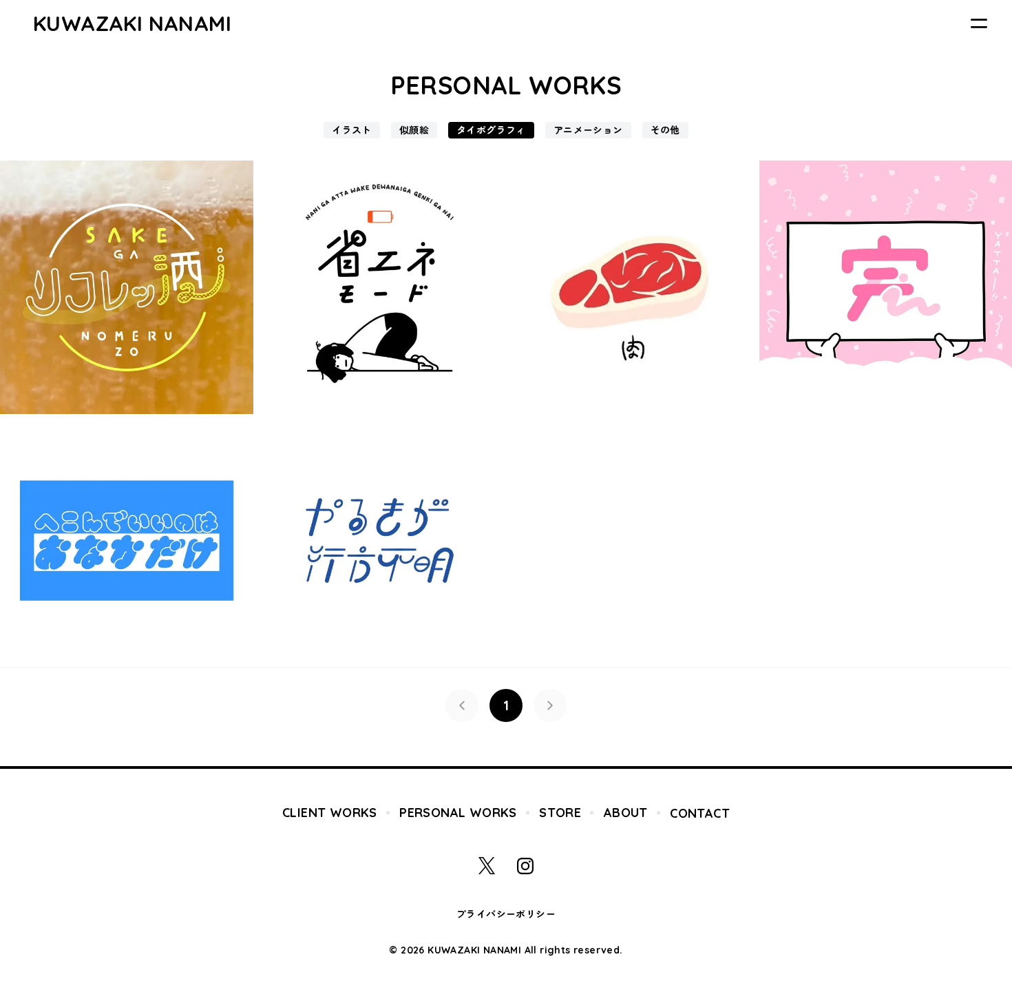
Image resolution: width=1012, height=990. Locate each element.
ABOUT (626, 813)
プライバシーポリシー (506, 914)
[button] (461, 705)
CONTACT (700, 813)
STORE (560, 813)
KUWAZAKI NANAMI (132, 23)
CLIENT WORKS (329, 813)
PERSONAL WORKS (458, 813)
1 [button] (506, 705)
